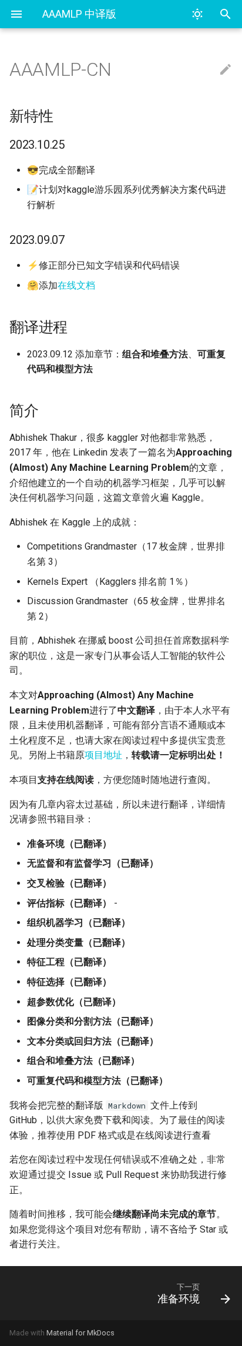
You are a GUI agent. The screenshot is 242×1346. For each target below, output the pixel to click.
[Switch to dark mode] (197, 14)
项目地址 (103, 755)
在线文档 (76, 285)
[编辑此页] (226, 70)
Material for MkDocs (80, 1332)
